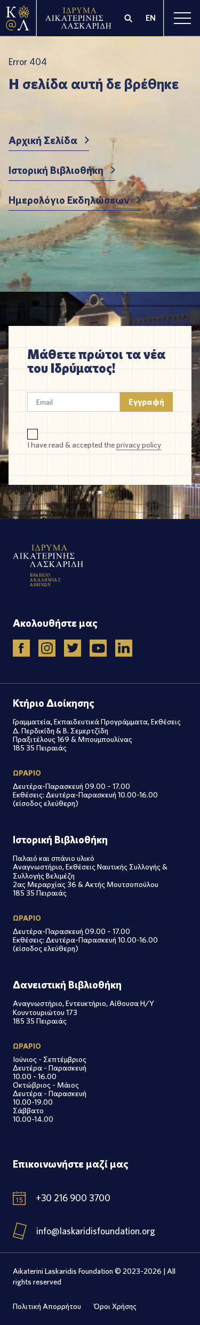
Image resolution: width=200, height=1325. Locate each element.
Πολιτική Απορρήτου (47, 1306)
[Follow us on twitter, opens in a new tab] (72, 648)
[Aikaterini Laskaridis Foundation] (18, 18)
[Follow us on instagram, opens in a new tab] (46, 648)
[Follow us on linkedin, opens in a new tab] (123, 648)
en (151, 18)
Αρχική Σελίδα (43, 140)
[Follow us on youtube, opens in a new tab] (98, 648)
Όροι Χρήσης (115, 1306)
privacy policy (138, 445)
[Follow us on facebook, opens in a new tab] (21, 648)
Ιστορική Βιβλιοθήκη (56, 170)
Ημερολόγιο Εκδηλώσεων (69, 200)
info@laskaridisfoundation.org (95, 1231)
